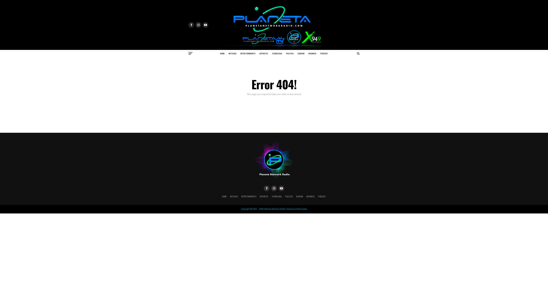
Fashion (301, 53)
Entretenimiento (247, 53)
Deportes (263, 53)
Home (222, 53)
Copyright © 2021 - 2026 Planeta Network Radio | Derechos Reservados (274, 209)
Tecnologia (277, 53)
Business (312, 53)
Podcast (324, 53)
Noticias (232, 53)
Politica (290, 53)
